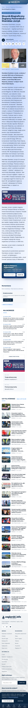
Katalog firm (5, 641)
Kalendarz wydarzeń (7, 633)
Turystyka (17, 645)
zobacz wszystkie (15, 69)
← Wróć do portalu (7, 304)
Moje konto (4, 648)
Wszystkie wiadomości (20, 633)
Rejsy (16, 636)
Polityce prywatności (13, 697)
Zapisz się (20, 274)
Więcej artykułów (21, 398)
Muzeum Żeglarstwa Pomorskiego (14, 7)
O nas (3, 654)
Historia (17, 641)
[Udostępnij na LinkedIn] (9, 44)
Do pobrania (5, 659)
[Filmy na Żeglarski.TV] (10, 626)
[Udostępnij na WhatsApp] (13, 44)
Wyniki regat (5, 638)
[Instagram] (6, 626)
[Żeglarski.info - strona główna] (14, 2)
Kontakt (4, 664)
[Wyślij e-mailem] (16, 44)
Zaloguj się (8, 300)
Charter (3, 636)
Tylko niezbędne (8, 700)
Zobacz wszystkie (14, 356)
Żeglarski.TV (18, 648)
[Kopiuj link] (19, 44)
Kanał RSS (4, 661)
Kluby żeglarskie (6, 643)
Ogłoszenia (4, 645)
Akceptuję (20, 700)
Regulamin (4, 671)
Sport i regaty (18, 638)
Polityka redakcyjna (6, 666)
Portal (3, 7)
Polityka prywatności (7, 669)
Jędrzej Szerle (10, 39)
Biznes (16, 643)
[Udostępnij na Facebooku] (3, 44)
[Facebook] (3, 626)
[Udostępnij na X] (6, 44)
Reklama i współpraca (7, 656)
